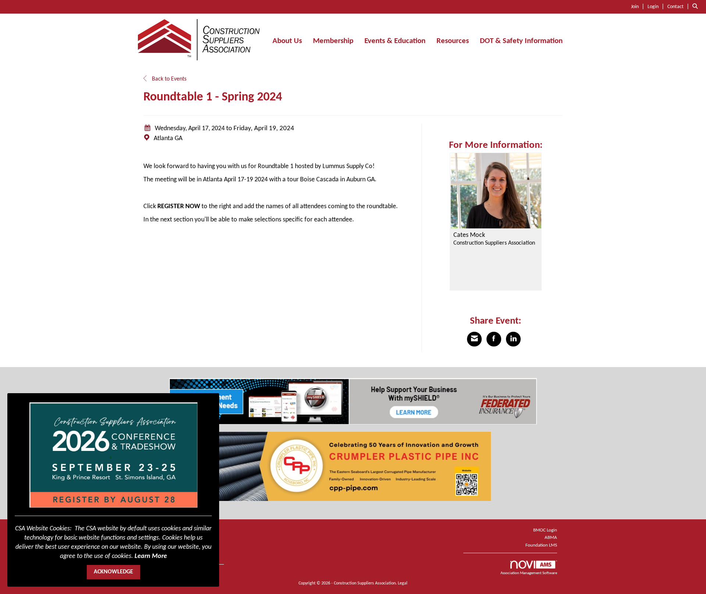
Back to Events (168, 79)
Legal (402, 583)
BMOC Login (545, 530)
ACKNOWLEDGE (113, 572)
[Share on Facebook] (493, 339)
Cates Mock (469, 235)
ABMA (551, 537)
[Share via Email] (474, 339)
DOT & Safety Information (521, 41)
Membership (333, 41)
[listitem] (638, 7)
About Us (287, 41)
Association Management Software (528, 573)
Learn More (151, 556)
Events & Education (394, 41)
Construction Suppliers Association (494, 243)
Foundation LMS (541, 545)
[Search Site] (696, 7)
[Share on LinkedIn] (513, 339)
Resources (452, 41)
